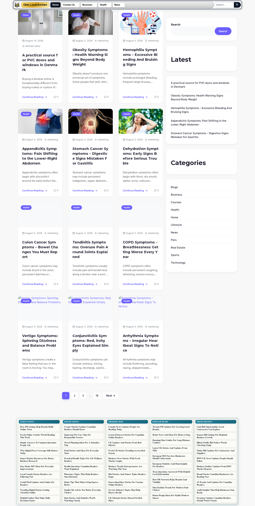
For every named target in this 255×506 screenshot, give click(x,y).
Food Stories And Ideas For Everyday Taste (81, 452)
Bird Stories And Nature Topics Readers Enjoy (127, 475)
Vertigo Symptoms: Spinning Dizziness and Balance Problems (40, 343)
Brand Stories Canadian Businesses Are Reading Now (215, 475)
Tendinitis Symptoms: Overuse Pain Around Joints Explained (90, 249)
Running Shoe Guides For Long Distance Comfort (171, 441)
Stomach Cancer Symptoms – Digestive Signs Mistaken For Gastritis (90, 156)
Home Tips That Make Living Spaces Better (81, 483)
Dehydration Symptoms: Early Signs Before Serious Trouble (141, 156)
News (117, 5)
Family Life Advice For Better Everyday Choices (82, 491)
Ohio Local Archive (35, 4)
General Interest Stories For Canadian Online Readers (126, 436)
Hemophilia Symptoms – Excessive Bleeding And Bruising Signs (140, 57)
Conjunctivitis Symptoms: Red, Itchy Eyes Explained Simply (90, 343)
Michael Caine (32, 46)
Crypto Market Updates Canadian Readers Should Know (80, 428)
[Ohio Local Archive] (17, 5)
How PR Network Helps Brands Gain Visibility (169, 481)
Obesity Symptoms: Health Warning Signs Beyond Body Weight (90, 57)
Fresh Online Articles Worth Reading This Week (37, 436)
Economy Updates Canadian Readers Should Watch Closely (214, 499)
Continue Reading (32, 96)
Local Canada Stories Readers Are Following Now (36, 475)
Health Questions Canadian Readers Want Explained (81, 467)
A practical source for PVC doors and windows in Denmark (40, 62)
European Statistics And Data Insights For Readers (170, 465)
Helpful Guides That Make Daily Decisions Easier (35, 499)
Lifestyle (176, 224)
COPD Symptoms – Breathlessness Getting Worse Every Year (140, 249)
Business (87, 5)
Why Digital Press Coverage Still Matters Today (39, 452)
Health (103, 5)
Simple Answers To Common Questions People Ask (38, 444)
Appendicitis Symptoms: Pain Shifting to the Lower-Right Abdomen (39, 156)
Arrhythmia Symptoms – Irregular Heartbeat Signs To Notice (141, 343)
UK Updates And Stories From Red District (124, 444)
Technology (178, 262)
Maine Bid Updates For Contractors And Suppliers (216, 452)
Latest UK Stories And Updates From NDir (169, 449)
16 (98, 396)
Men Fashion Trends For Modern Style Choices (170, 489)
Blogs (174, 187)
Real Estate (178, 247)
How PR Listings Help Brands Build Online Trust (36, 428)
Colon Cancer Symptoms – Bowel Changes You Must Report (40, 249)
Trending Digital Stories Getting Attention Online (34, 491)
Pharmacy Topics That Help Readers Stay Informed (81, 475)
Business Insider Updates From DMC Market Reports (214, 467)
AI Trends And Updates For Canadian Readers (214, 483)
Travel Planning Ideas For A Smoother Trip (82, 444)
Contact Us (69, 5)
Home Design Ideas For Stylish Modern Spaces (170, 496)
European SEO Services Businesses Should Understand (168, 457)
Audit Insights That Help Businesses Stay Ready (215, 491)
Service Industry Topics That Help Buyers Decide (124, 491)
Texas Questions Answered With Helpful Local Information (171, 473)
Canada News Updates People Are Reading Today (124, 428)
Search (175, 24)
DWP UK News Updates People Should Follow (215, 459)
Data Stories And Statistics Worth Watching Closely (79, 499)
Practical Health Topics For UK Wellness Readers (83, 459)
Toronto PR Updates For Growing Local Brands (170, 428)
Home (55, 5)
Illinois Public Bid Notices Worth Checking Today (212, 444)
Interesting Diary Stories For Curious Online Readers (125, 483)
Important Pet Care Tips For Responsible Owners (77, 436)
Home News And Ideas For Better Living (171, 434)
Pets (174, 240)
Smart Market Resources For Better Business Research (37, 459)
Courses (176, 202)
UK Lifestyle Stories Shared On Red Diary (125, 499)
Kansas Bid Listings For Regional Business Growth (212, 436)
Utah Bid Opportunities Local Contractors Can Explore (210, 428)
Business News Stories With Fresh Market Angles (124, 459)
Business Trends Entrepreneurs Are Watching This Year (125, 467)
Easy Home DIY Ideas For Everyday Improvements (37, 467)
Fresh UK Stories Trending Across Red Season (126, 452)
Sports (175, 255)
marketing (103, 40)
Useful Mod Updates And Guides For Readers (37, 483)
